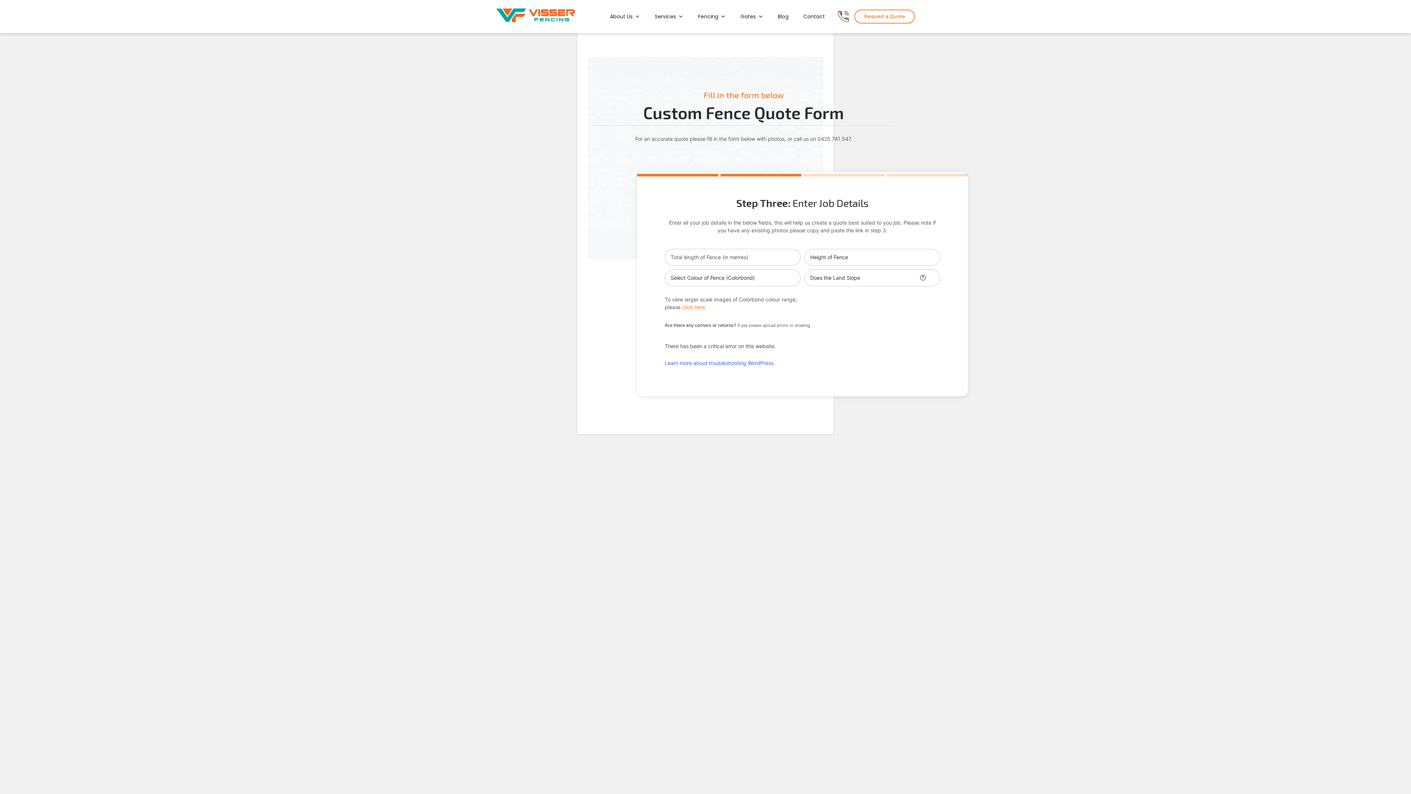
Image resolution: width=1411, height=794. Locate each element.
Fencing (708, 16)
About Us (621, 16)
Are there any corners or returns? (737, 325)
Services (665, 16)
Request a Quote (884, 16)
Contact (814, 16)
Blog (783, 16)
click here (693, 307)
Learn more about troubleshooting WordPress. (720, 363)
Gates (748, 16)
